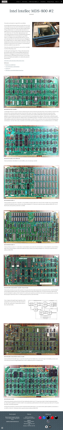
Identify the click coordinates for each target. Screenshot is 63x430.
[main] (31, 12)
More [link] (56, 1)
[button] (61, 1)
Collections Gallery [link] (33, 1)
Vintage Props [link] (50, 1)
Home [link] (17, 1)
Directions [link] (24, 1)
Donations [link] (43, 1)
